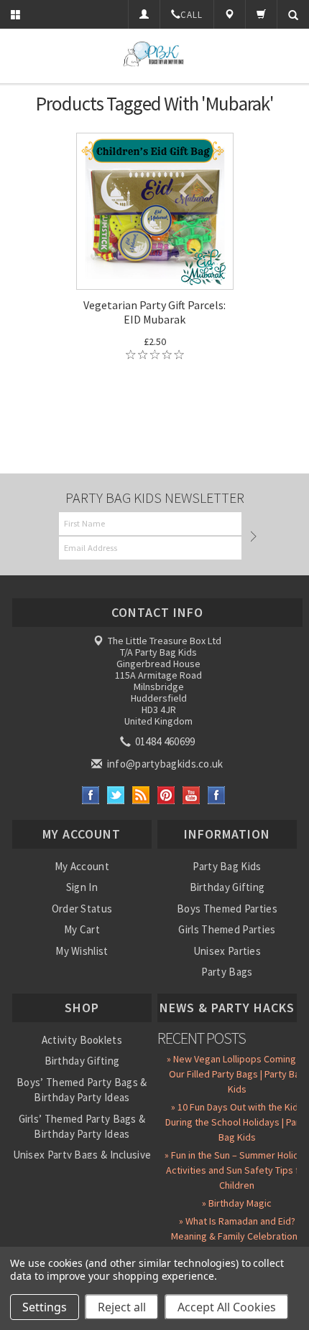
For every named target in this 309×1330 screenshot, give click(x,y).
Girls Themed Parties (226, 929)
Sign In (82, 887)
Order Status (82, 908)
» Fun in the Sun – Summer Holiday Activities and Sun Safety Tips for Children (237, 1170)
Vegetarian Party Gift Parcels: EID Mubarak (154, 312)
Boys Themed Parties (227, 908)
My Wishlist (81, 951)
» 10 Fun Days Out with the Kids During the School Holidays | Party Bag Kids (236, 1121)
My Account (82, 866)
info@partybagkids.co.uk (163, 763)
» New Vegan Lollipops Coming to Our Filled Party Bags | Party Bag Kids (237, 1073)
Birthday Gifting (227, 887)
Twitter (116, 795)
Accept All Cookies (226, 1307)
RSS (141, 795)
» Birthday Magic (237, 1203)
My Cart (82, 929)
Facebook (91, 795)
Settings (44, 1307)
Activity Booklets (82, 1040)
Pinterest (166, 795)
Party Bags (226, 971)
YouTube (191, 795)
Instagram (217, 795)
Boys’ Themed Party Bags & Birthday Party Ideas (82, 1089)
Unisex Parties (227, 951)
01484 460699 (164, 741)
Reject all (122, 1307)
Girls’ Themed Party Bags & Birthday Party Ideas (82, 1126)
